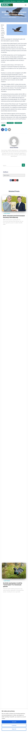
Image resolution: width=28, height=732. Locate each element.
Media (3, 125)
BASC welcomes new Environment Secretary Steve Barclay (14, 216)
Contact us (14, 1)
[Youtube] (15, 180)
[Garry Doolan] (14, 140)
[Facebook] (11, 180)
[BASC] (7, 5)
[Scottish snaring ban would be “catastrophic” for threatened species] (14, 570)
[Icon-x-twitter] (13, 180)
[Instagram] (17, 180)
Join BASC (19, 1)
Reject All (14, 729)
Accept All (14, 721)
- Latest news (6, 213)
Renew (23, 1)
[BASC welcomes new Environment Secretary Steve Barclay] (14, 203)
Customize (14, 725)
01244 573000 (7, 1)
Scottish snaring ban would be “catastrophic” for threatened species (12, 584)
